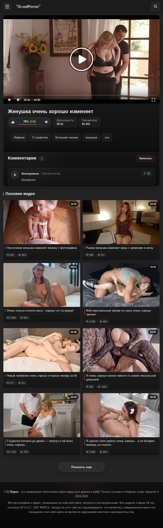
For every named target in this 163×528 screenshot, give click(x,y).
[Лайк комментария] (148, 173)
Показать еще (81, 467)
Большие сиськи (66, 137)
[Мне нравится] (12, 122)
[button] (7, 7)
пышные (91, 137)
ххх (107, 137)
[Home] (28, 6)
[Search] (155, 6)
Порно (14, 491)
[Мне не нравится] (46, 122)
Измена (19, 137)
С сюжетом (40, 137)
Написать (145, 158)
